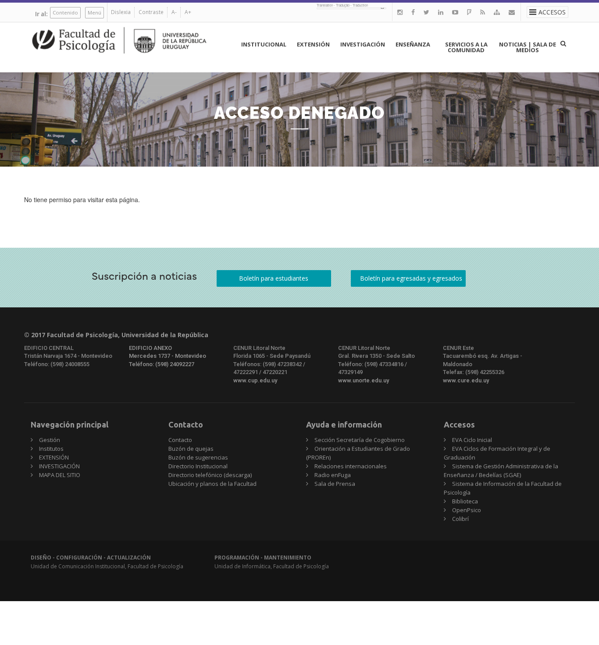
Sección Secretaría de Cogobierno (359, 440)
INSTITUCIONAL (263, 44)
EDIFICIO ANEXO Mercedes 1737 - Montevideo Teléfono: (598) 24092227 (167, 356)
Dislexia (121, 12)
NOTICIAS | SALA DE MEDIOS (527, 47)
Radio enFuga (332, 475)
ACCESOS (552, 12)
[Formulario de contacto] (512, 12)
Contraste (151, 12)
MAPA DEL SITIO (59, 475)
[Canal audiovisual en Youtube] (455, 12)
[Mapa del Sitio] (497, 12)
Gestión (49, 440)
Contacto (180, 440)
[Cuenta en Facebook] (413, 12)
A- (174, 12)
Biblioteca (465, 501)
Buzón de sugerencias (198, 457)
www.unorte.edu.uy (363, 380)
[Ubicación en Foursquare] (469, 12)
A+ (188, 12)
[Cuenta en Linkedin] (440, 12)
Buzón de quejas (191, 449)
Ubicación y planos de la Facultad (212, 484)
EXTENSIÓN (313, 44)
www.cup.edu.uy (255, 380)
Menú (94, 12)
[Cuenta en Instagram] (400, 12)
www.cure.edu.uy (466, 380)
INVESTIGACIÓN (362, 44)
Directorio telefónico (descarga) (210, 475)
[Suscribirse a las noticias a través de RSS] (482, 12)
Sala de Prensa (334, 484)
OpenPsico (466, 510)
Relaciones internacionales (350, 466)
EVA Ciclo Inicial (472, 440)
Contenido (65, 12)
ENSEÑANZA (413, 44)
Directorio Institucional (198, 466)
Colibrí (460, 519)
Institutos (51, 449)
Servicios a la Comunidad (466, 47)
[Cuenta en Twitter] (426, 12)
